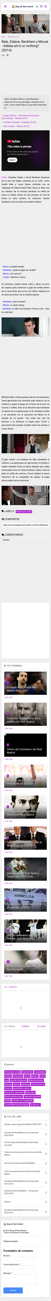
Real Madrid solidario (22, 1088)
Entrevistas (17, 1076)
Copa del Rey (27, 1072)
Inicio (3, 37)
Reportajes (30, 1092)
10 (8, 961)
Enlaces (8, 1076)
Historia (35, 1076)
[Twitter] (41, 6)
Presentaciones (38, 1084)
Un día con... (35, 1105)
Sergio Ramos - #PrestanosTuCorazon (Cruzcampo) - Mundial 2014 (20, 116)
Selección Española (32, 1096)
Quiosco (8, 1088)
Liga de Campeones (18, 1080)
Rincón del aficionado (13, 1096)
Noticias (8, 1084)
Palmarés (26, 1084)
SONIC (7, 1101)
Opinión (16, 1084)
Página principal (10, 1241)
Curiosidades (40, 1072)
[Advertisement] (21, 76)
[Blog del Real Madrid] (22, 7)
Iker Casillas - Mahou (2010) (16, 126)
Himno (27, 1076)
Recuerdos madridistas (14, 1092)
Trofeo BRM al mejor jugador (17, 1105)
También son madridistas (22, 1101)
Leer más (8, 697)
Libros (42, 1076)
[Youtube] (37, 6)
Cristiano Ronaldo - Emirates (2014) (20, 122)
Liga (6, 1080)
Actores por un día (13, 37)
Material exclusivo (36, 1080)
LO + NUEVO (10, 987)
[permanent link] (7, 55)
